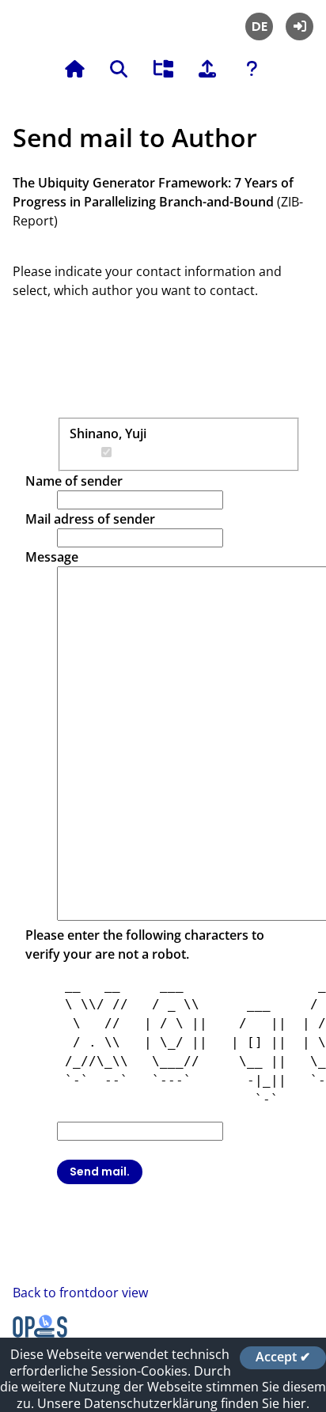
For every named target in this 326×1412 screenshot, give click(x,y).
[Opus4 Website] (40, 1333)
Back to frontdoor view (80, 1292)
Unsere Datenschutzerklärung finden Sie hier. (173, 1403)
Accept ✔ (283, 1357)
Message (51, 557)
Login (299, 26)
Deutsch (259, 26)
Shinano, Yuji (108, 433)
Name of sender (74, 481)
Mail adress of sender (90, 519)
